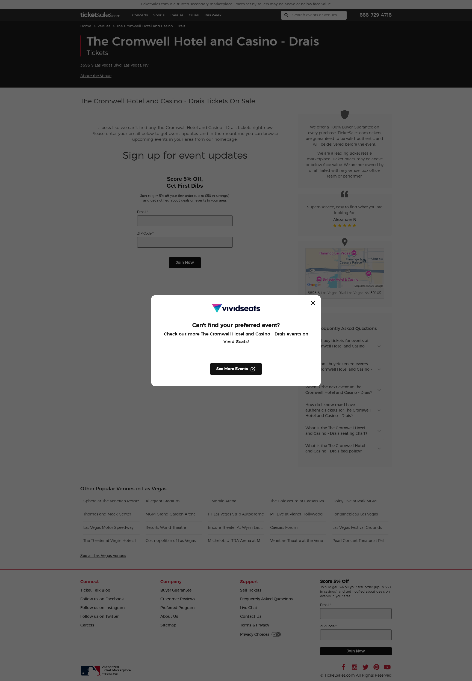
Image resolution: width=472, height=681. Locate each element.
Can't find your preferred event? (236, 325)
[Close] (313, 303)
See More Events (232, 369)
